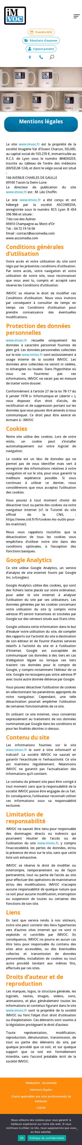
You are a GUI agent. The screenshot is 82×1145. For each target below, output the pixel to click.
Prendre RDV (43, 32)
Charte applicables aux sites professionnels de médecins (41, 1098)
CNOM (41, 1108)
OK (22, 1138)
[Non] (77, 1129)
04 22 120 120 (41, 57)
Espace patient (43, 49)
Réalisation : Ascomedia (41, 1083)
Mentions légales (41, 1089)
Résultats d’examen (44, 40)
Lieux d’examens (29, 57)
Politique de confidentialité (46, 1138)
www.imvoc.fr (29, 144)
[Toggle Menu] (77, 16)
